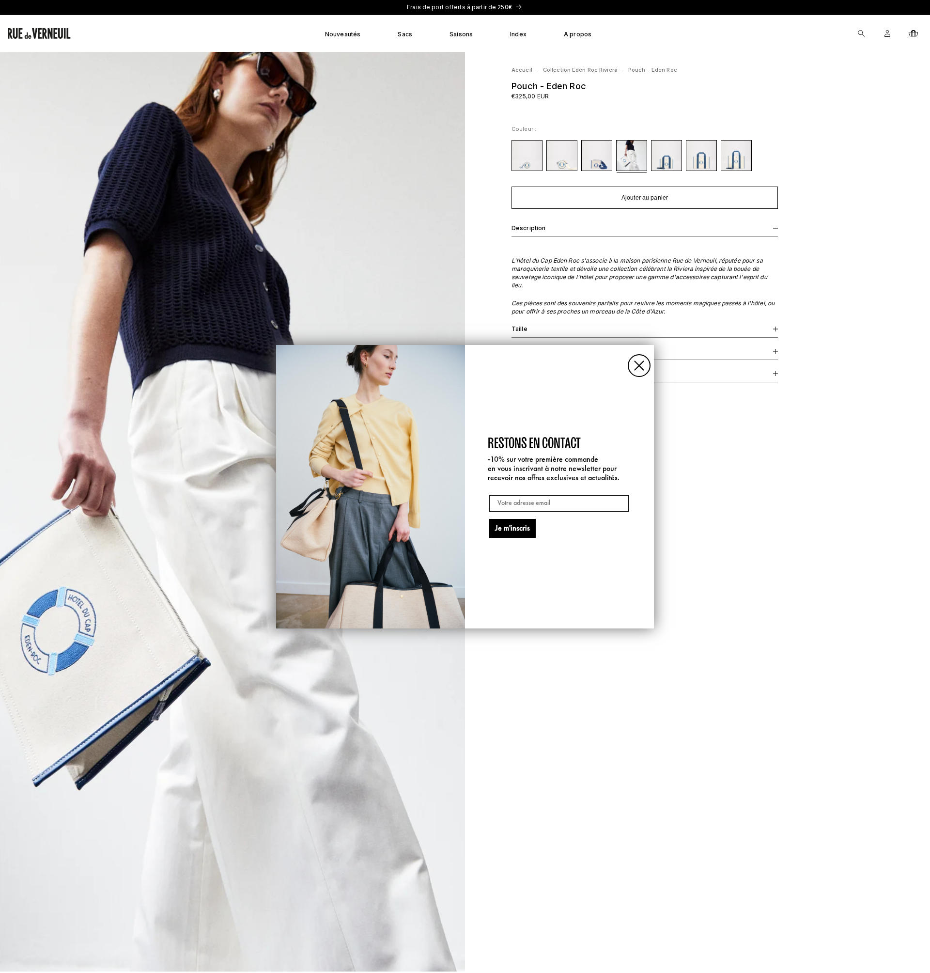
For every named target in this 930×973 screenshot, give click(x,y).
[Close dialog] (639, 366)
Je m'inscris (512, 529)
